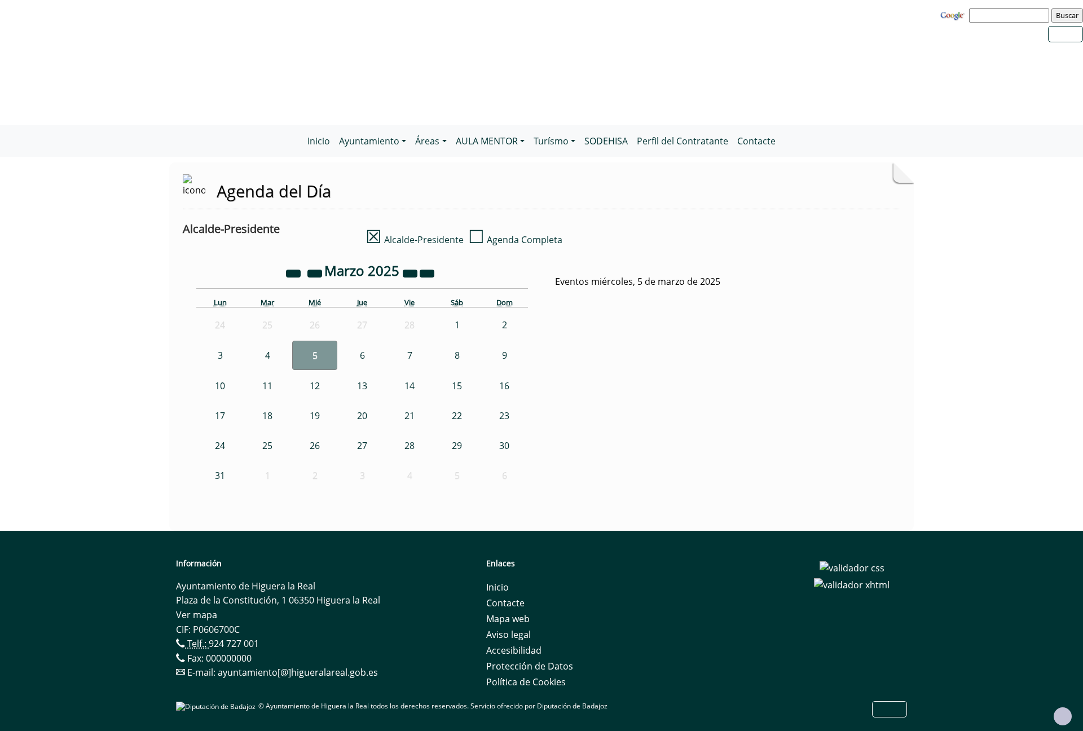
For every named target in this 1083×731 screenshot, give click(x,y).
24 (220, 445)
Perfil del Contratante (682, 141)
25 (267, 445)
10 (220, 386)
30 (504, 445)
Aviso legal (508, 634)
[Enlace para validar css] (852, 567)
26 (315, 445)
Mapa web (508, 619)
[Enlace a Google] (954, 14)
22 (457, 415)
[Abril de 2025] (427, 272)
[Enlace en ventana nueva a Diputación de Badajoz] (217, 706)
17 (220, 415)
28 (409, 445)
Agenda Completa (515, 240)
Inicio (318, 141)
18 (267, 415)
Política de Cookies (526, 682)
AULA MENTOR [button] (487, 141)
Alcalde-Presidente (415, 240)
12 (315, 386)
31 (220, 475)
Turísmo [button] (551, 141)
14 (409, 386)
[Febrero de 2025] (315, 272)
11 (267, 386)
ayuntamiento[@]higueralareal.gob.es (298, 672)
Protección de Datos (529, 666)
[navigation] (1011, 15)
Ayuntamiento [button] (369, 141)
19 (315, 415)
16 (504, 386)
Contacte (756, 141)
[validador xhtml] (852, 584)
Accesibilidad (514, 650)
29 (457, 445)
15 (457, 386)
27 (362, 445)
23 (504, 415)
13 (362, 386)
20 (362, 415)
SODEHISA (606, 141)
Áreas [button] (427, 141)
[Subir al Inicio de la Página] (1063, 716)
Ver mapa (196, 615)
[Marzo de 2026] (411, 272)
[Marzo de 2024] (294, 272)
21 (409, 415)
